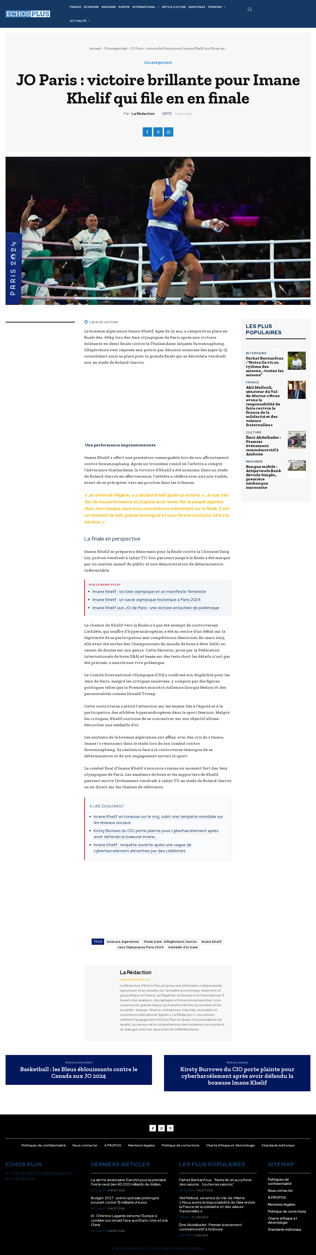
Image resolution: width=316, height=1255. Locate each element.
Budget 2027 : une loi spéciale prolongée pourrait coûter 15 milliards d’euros (125, 1200)
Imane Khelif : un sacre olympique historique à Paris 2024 (147, 599)
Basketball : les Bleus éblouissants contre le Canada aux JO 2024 (78, 1072)
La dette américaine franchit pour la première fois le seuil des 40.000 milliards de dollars (128, 1182)
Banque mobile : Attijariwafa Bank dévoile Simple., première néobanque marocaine (263, 477)
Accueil (95, 48)
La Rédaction (143, 114)
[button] (250, 9)
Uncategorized (115, 48)
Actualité (98, 1190)
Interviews (256, 353)
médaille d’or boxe (183, 947)
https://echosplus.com (135, 979)
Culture (254, 432)
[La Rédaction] (101, 1002)
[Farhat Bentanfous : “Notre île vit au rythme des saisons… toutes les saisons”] (297, 361)
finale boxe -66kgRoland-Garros (170, 942)
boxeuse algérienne (123, 942)
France (253, 382)
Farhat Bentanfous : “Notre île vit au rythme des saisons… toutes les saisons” (265, 366)
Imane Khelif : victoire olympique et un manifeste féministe (149, 591)
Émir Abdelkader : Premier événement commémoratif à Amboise (263, 446)
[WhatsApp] (168, 132)
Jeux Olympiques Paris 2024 (140, 947)
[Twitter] (158, 132)
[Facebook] (147, 132)
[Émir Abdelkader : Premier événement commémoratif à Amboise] (297, 440)
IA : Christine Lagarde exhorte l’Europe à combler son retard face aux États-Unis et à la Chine (129, 1220)
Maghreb (254, 461)
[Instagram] (161, 1128)
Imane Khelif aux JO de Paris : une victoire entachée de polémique (156, 607)
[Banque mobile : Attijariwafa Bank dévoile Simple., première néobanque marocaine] (297, 469)
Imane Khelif (211, 942)
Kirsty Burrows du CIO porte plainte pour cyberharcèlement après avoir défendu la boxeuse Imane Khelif (237, 1076)
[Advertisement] (158, 404)
